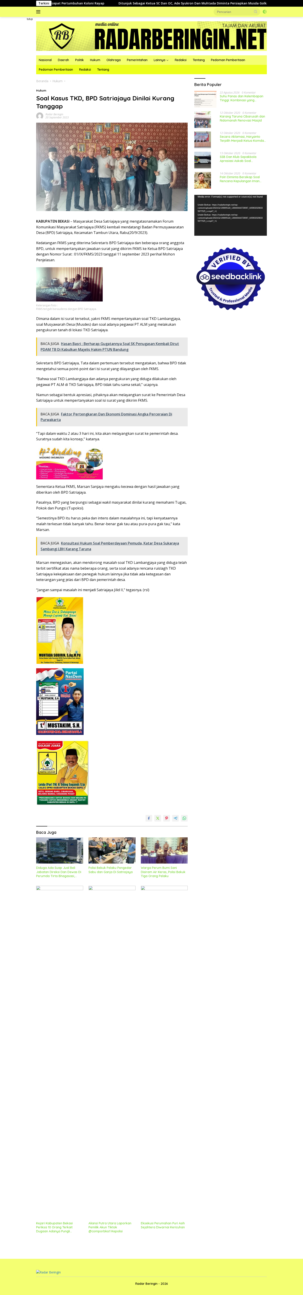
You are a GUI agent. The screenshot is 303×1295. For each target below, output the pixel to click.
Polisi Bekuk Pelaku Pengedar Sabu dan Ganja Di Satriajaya (111, 870)
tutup (30, 19)
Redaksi (181, 60)
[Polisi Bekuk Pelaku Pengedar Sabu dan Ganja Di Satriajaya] (112, 850)
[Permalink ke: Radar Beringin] (39, 116)
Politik (79, 60)
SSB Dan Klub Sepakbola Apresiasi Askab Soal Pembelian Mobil (238, 159)
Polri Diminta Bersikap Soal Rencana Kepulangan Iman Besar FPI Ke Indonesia (240, 179)
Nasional (45, 60)
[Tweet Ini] (157, 818)
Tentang (199, 60)
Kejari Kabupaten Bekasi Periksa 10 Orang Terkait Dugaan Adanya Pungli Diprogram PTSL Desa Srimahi (58, 1227)
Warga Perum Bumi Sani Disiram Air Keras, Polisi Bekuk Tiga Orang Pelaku (163, 872)
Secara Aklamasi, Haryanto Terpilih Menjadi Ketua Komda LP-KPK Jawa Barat (242, 139)
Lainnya (159, 60)
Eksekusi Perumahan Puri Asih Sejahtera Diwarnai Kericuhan (163, 1225)
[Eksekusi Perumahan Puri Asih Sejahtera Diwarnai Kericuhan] (164, 1052)
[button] (255, 11)
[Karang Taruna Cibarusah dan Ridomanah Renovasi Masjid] (202, 119)
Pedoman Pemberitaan (228, 60)
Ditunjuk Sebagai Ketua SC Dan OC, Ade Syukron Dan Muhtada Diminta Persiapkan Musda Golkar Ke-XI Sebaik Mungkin (168, 3)
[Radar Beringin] (151, 36)
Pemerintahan (137, 60)
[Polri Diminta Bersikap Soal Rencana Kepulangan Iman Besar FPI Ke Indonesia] (202, 180)
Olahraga (113, 60)
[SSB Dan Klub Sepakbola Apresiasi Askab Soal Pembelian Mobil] (202, 160)
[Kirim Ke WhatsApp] (184, 818)
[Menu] (39, 12)
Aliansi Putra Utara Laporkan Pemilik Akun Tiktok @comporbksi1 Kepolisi (110, 1227)
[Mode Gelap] (264, 12)
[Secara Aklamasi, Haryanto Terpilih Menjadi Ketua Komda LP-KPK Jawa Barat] (202, 140)
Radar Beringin (54, 114)
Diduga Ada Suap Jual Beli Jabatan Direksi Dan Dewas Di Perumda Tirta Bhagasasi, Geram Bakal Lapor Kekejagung (58, 872)
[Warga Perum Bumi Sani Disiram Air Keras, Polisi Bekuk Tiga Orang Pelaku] (164, 850)
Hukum (95, 60)
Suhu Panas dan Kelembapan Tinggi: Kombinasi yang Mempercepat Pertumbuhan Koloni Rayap (241, 98)
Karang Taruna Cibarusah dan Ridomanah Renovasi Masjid (242, 118)
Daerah (63, 60)
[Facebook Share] (149, 818)
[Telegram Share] (175, 818)
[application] (230, 215)
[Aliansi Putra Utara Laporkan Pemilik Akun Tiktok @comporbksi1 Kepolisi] (112, 1052)
